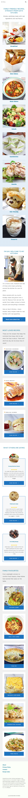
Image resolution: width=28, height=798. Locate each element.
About (4, 765)
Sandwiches (14, 156)
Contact (5, 769)
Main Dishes (14, 101)
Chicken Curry (14, 607)
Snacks (14, 184)
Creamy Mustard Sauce (14, 466)
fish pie (14, 666)
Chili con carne (14, 636)
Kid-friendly (14, 212)
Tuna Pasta (14, 753)
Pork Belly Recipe (14, 541)
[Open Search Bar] (25, 2)
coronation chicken (14, 724)
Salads (14, 129)
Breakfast (14, 46)
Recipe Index (6, 771)
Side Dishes (14, 74)
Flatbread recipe (14, 504)
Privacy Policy (7, 767)
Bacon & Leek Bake (14, 695)
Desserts (14, 239)
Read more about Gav (14, 319)
